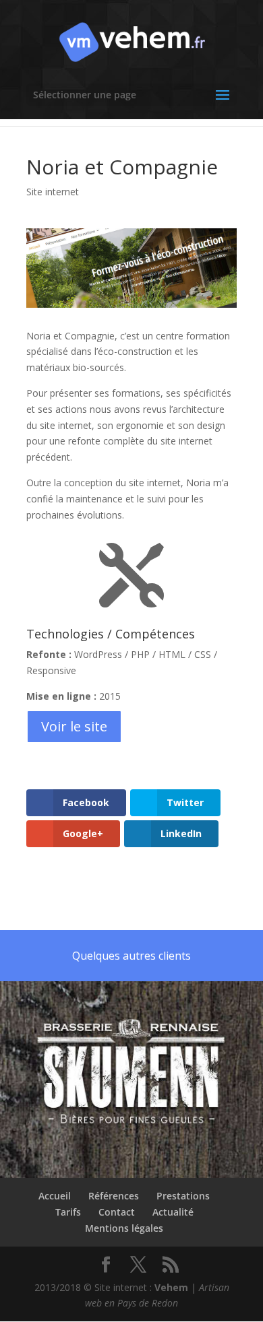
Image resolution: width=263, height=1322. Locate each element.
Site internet (52, 191)
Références (113, 1195)
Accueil (54, 1195)
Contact (116, 1211)
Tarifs (68, 1211)
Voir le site (74, 726)
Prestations (183, 1195)
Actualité (173, 1211)
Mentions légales (124, 1228)
